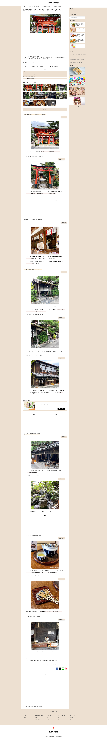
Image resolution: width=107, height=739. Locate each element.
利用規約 (38, 733)
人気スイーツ (49, 715)
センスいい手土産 (26, 715)
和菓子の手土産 (39, 706)
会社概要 (68, 733)
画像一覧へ (61, 159)
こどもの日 (71, 719)
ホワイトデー (60, 717)
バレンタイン (49, 717)
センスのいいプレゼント (61, 715)
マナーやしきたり (72, 715)
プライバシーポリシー (43, 733)
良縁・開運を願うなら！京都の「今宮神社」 (30, 71)
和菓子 (35, 706)
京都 (26, 706)
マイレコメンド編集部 (36, 56)
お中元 (48, 719)
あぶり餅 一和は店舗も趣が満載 (28, 78)
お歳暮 (59, 719)
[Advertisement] (34, 44)
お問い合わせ (50, 733)
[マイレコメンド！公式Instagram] (53, 728)
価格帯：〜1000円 (30, 706)
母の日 (36, 717)
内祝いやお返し (37, 719)
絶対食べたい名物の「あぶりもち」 (29, 76)
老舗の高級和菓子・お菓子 (39, 715)
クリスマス (25, 719)
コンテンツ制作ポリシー (55, 733)
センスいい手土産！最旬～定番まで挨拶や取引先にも (34, 6)
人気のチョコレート (73, 717)
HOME (24, 6)
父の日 (25, 717)
